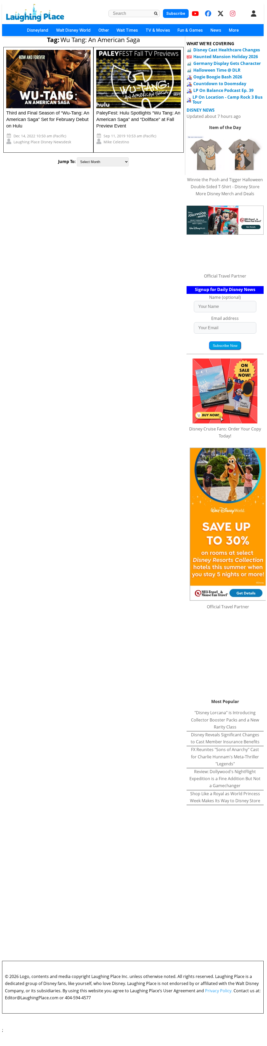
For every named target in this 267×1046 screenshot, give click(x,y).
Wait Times (127, 30)
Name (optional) (225, 297)
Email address (225, 318)
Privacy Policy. (218, 991)
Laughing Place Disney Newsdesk (42, 141)
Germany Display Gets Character (227, 63)
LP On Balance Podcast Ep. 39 (223, 90)
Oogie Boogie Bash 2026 (217, 77)
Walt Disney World (73, 30)
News (215, 30)
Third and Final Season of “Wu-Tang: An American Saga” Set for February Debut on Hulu (47, 119)
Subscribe (175, 13)
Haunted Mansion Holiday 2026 (225, 56)
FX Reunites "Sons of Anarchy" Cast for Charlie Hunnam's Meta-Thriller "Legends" (225, 756)
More (234, 30)
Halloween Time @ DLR (217, 70)
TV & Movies (158, 30)
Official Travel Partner (225, 276)
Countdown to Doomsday (219, 83)
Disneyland (37, 30)
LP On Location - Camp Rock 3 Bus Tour (228, 99)
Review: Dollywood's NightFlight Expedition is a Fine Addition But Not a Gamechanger (225, 778)
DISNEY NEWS (201, 110)
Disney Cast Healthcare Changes (226, 50)
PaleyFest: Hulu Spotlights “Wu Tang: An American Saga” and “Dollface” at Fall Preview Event (138, 119)
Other (103, 30)
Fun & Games (190, 30)
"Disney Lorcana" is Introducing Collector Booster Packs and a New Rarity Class (225, 720)
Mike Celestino (116, 141)
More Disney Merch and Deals (225, 194)
